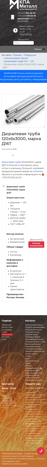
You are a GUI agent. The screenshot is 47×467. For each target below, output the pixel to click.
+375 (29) (26, 16)
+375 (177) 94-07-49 (10, 405)
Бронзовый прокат (33, 344)
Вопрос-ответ (7, 327)
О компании (7, 330)
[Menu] (39, 49)
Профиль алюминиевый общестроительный (35, 328)
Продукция (6, 325)
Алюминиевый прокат (34, 325)
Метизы (28, 366)
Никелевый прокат (33, 346)
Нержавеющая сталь (33, 368)
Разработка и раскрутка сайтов (15, 464)
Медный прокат (31, 334)
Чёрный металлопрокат (35, 351)
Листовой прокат (32, 375)
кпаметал (38, 171)
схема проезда (25, 35)
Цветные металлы (32, 370)
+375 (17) (26, 13)
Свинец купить (31, 354)
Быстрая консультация (36, 244)
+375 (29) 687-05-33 (7, 398)
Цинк (27, 358)
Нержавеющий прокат (34, 339)
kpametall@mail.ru (37, 388)
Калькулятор (7, 334)
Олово (27, 356)
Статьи (4, 332)
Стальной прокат (32, 378)
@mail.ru (26, 18)
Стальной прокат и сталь (35, 342)
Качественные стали (33, 373)
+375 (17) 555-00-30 (9, 403)
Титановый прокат (32, 337)
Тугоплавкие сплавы (33, 349)
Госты (4, 339)
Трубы (27, 363)
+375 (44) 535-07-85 (7, 400)
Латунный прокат (32, 332)
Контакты (5, 337)
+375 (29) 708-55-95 (10, 402)
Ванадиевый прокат (33, 380)
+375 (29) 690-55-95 (7, 397)
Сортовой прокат (32, 361)
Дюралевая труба (11, 162)
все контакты (22, 21)
